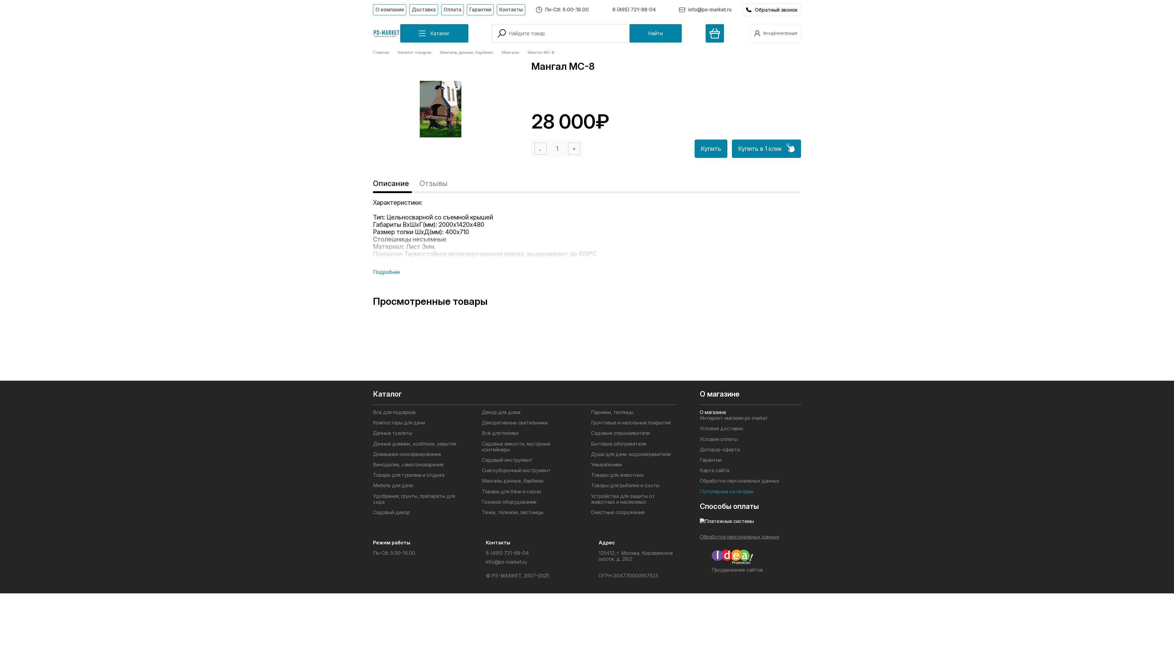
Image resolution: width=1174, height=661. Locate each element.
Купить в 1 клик (760, 148)
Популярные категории (727, 492)
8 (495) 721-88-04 (634, 9)
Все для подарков (394, 412)
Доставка (424, 9)
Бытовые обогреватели (618, 444)
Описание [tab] (391, 183)
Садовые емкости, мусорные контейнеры (516, 447)
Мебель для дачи (393, 485)
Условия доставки (721, 428)
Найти (655, 33)
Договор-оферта (720, 450)
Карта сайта (714, 470)
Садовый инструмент (507, 460)
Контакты (511, 9)
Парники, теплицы (612, 412)
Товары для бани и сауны (511, 492)
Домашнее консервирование (407, 454)
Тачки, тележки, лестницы (512, 512)
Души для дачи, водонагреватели (631, 454)
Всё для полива (500, 433)
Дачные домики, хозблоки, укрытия (414, 444)
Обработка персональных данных (739, 481)
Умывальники (606, 465)
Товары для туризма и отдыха (409, 475)
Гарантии (480, 9)
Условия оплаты (719, 439)
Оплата (452, 9)
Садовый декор (391, 512)
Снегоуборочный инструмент (516, 470)
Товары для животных (617, 475)
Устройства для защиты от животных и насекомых (623, 499)
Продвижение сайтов (737, 570)
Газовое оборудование (509, 502)
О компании (389, 9)
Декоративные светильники (515, 423)
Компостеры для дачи (399, 423)
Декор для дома (501, 412)
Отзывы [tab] (433, 183)
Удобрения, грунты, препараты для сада (414, 499)
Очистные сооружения (617, 512)
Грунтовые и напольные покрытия (630, 423)
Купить (711, 148)
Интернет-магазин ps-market (733, 418)
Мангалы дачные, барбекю (513, 481)
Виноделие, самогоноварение (408, 465)
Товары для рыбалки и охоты (625, 485)
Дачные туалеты (392, 433)
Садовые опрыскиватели (620, 433)
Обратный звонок (776, 10)
